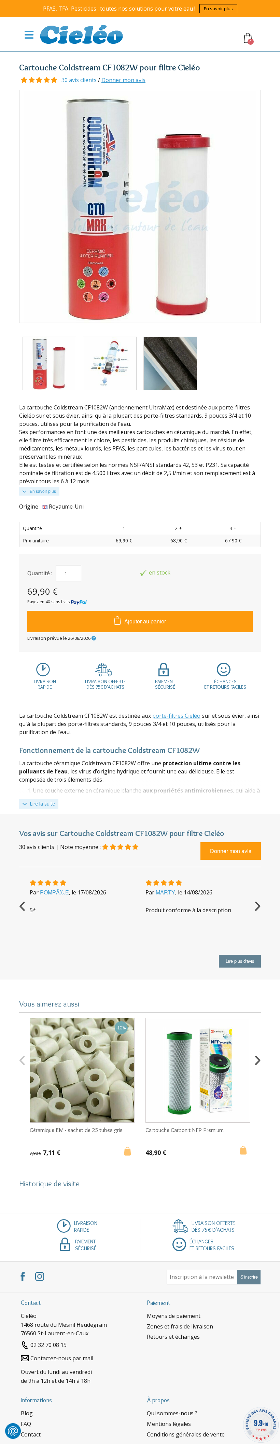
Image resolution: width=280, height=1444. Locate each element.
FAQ (26, 1424)
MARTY (165, 892)
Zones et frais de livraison (180, 1326)
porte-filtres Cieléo (176, 715)
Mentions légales (169, 1424)
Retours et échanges (173, 1336)
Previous (22, 905)
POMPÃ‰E (54, 892)
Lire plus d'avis (240, 961)
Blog (27, 1413)
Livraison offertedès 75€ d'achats (105, 684)
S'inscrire (249, 1276)
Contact (31, 1434)
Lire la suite (41, 803)
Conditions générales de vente (186, 1434)
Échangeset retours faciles (225, 684)
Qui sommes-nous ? (172, 1413)
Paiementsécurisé (165, 684)
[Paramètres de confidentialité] (13, 1431)
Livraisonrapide (45, 684)
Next (257, 905)
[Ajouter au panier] (129, 1152)
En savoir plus (218, 8)
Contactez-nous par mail (61, 1358)
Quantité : (39, 573)
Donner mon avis (123, 80)
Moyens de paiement (173, 1316)
